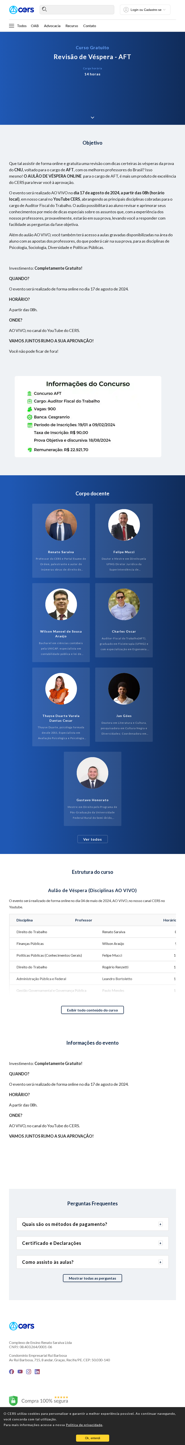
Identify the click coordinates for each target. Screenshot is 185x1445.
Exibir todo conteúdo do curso (92, 1010)
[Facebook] (11, 1371)
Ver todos (92, 839)
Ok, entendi (92, 1438)
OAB (35, 25)
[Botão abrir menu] (11, 25)
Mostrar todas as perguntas (92, 1278)
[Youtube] (20, 1371)
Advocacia (52, 25)
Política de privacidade (84, 1425)
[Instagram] (28, 1371)
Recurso (71, 25)
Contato (89, 25)
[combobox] (76, 9)
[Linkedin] (37, 1371)
